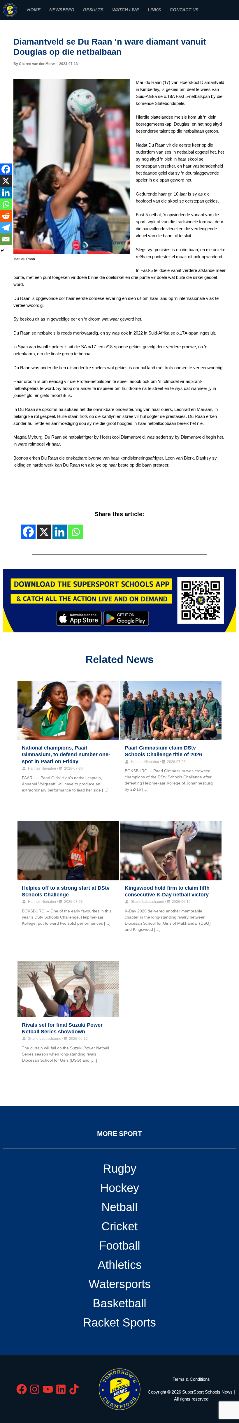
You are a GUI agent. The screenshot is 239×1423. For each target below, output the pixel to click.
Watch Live (125, 9)
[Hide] (2, 250)
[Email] (6, 239)
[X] (6, 181)
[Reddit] (6, 216)
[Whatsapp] (6, 204)
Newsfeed (61, 9)
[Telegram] (6, 227)
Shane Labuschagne (147, 902)
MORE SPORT (119, 1133)
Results (93, 9)
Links (154, 9)
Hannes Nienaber (42, 768)
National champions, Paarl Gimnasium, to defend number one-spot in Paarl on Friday (66, 754)
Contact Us (184, 9)
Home (34, 9)
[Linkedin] (6, 192)
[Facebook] (6, 169)
